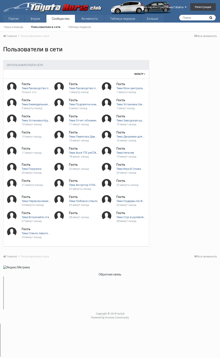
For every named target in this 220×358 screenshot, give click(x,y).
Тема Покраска (31, 168)
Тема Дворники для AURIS (133, 136)
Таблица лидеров (79, 27)
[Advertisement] (185, 76)
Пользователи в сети (45, 27)
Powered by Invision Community (110, 317)
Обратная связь (110, 274)
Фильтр (139, 74)
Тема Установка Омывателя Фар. (138, 104)
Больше (152, 18)
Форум (35, 18)
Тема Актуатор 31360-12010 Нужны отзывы (97, 185)
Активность (89, 18)
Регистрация (203, 7)
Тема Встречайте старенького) (42, 217)
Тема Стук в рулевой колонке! (136, 217)
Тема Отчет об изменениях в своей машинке (98, 120)
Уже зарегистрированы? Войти (163, 7)
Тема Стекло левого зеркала (41, 233)
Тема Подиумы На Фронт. (133, 201)
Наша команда (13, 27)
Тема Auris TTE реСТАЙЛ (84, 152)
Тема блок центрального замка (136, 88)
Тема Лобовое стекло (83, 201)
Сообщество (61, 18)
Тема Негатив (125, 152)
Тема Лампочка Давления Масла (90, 136)
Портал (14, 18)
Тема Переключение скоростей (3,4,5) (46, 201)
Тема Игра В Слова (128, 168)
